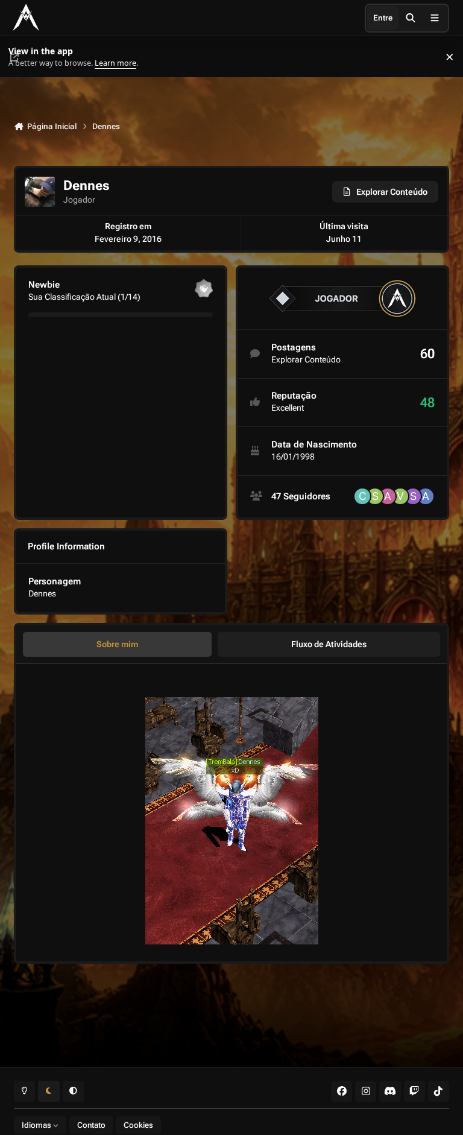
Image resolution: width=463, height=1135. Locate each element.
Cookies (138, 1125)
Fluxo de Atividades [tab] (329, 644)
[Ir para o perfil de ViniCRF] (400, 496)
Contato (91, 1125)
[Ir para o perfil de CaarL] (362, 496)
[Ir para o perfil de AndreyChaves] (387, 496)
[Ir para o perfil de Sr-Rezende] (375, 496)
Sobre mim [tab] (117, 644)
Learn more (23, 57)
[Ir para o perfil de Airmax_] (425, 496)
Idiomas (37, 1125)
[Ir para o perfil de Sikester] (413, 496)
